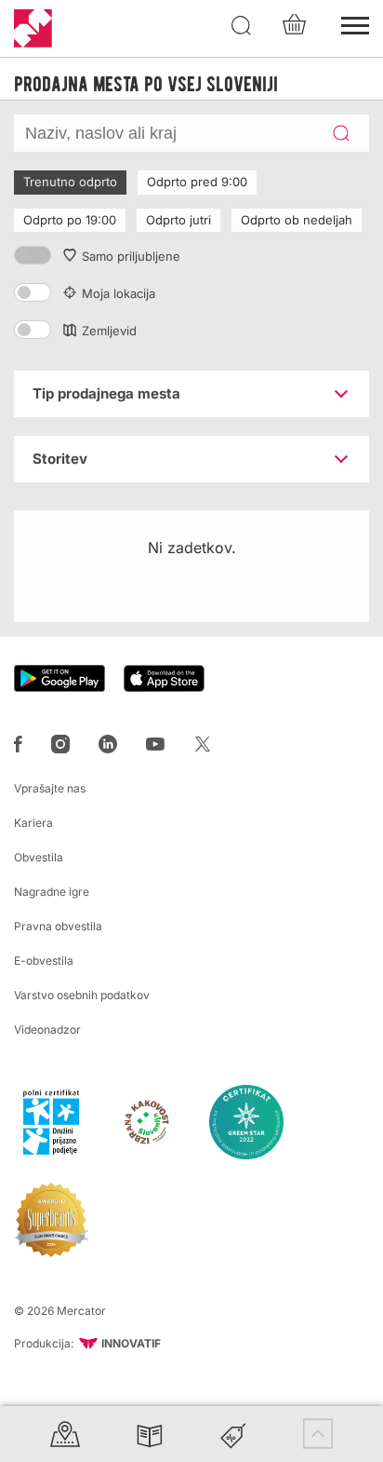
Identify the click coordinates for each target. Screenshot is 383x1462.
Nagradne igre (51, 892)
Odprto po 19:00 (69, 219)
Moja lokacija (118, 293)
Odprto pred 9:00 (197, 181)
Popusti (233, 1433)
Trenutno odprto (70, 181)
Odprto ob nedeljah (296, 219)
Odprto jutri (178, 219)
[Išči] (241, 26)
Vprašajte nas (50, 788)
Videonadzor (47, 1029)
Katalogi (150, 1433)
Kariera (33, 823)
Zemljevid (109, 330)
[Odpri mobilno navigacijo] (355, 23)
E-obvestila (43, 961)
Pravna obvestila (58, 926)
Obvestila (38, 857)
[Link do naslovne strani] (33, 28)
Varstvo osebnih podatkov (82, 995)
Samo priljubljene (131, 256)
